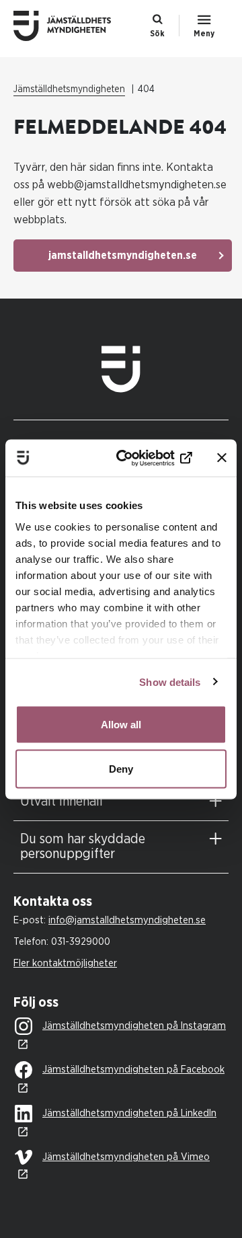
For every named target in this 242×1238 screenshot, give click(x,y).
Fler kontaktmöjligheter (65, 963)
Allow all (121, 724)
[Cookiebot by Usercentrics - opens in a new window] (141, 458)
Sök (157, 34)
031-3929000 (80, 942)
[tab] (121, 801)
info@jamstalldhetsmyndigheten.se (127, 920)
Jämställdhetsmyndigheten (69, 89)
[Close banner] (222, 458)
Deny (121, 768)
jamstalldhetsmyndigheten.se (122, 255)
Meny (204, 34)
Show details (169, 681)
